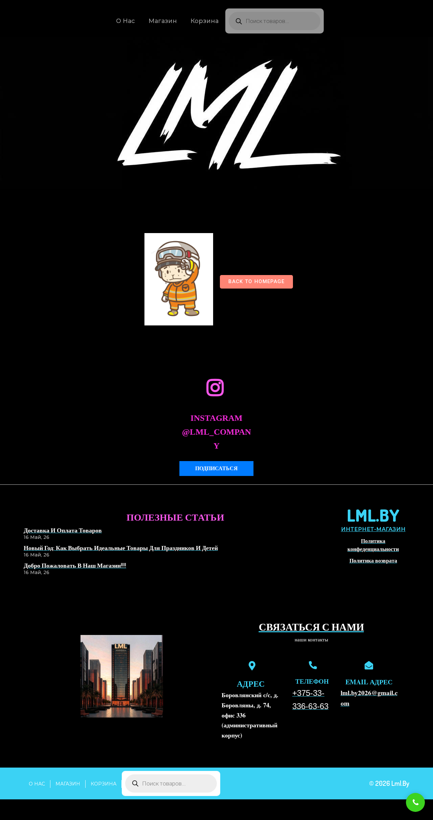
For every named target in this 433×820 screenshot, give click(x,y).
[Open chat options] (415, 802)
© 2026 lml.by (389, 783)
